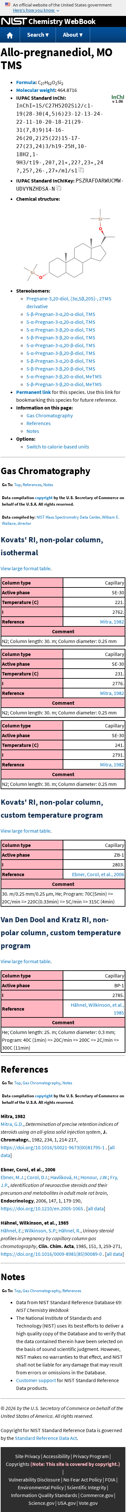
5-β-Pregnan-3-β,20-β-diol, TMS (60, 368)
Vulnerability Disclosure (34, 1479)
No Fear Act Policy (82, 1479)
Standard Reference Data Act (46, 1438)
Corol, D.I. (37, 1177)
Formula (25, 82)
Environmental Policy (41, 1487)
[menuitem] (10, 35)
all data (96, 1208)
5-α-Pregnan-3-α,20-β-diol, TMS (60, 345)
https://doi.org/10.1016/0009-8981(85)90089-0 (51, 1254)
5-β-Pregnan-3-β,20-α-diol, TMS (60, 337)
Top (17, 484)
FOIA (110, 1479)
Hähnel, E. (11, 1230)
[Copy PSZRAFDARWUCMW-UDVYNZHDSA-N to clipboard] (58, 190)
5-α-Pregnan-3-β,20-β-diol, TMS (60, 353)
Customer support (36, 1380)
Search (35, 34)
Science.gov (41, 1503)
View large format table (25, 568)
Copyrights (17, 1464)
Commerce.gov (96, 1495)
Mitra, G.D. (12, 1124)
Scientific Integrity (86, 1487)
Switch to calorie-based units (57, 446)
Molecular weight (35, 90)
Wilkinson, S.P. (40, 1230)
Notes (32, 431)
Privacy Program (91, 1456)
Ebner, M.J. (13, 1177)
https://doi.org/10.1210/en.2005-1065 (42, 1208)
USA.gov (67, 1503)
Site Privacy (27, 1456)
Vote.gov (88, 1503)
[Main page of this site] (10, 35)
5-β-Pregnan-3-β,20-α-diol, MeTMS (64, 384)
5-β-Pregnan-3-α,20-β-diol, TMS (60, 361)
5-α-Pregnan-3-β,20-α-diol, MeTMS (64, 376)
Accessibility (56, 1456)
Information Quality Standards (44, 1495)
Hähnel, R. (69, 1230)
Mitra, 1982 (112, 621)
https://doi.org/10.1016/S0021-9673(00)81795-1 (53, 1147)
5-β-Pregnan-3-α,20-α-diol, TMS (60, 314)
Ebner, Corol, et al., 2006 (98, 874)
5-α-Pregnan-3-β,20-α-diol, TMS (60, 329)
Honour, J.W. (94, 1177)
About (70, 34)
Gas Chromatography (49, 415)
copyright (44, 497)
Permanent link (33, 392)
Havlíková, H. (64, 1177)
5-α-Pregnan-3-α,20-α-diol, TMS (60, 322)
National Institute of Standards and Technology (14, 21)
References (38, 423)
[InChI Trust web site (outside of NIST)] (117, 102)
